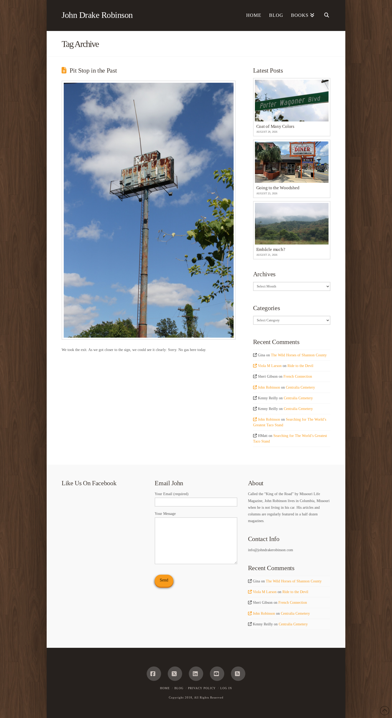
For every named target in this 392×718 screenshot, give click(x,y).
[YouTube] (217, 673)
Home (165, 688)
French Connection (297, 376)
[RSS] (238, 673)
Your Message (165, 514)
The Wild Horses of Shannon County (299, 355)
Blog (178, 688)
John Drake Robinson (97, 15)
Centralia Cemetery (300, 387)
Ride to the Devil (300, 366)
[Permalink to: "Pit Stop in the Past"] (149, 210)
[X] (175, 673)
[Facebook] (154, 673)
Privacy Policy (202, 688)
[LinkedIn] (196, 673)
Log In (226, 688)
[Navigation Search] (324, 15)
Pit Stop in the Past (93, 70)
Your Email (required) (172, 494)
